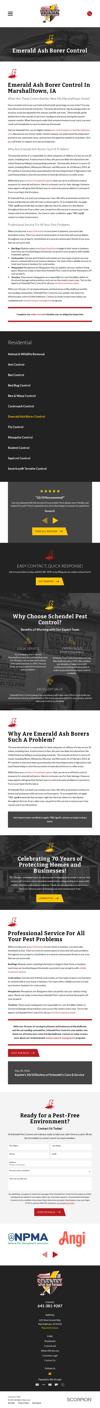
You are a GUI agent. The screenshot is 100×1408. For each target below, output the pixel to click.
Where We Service (50, 1350)
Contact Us (49, 1360)
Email (54, 1154)
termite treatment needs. (63, 1012)
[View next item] (55, 520)
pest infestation (36, 231)
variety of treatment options (39, 180)
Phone (12, 1154)
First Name (13, 1146)
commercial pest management (37, 300)
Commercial (50, 1346)
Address (12, 1162)
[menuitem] (50, 354)
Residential (50, 1341)
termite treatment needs (67, 283)
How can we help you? (18, 1179)
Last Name (56, 1146)
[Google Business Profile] (49, 1373)
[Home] (50, 13)
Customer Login (50, 1355)
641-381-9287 (50, 1306)
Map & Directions (50, 1328)
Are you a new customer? (19, 1170)
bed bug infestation (46, 248)
